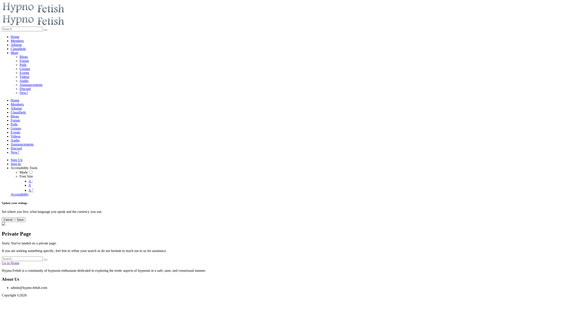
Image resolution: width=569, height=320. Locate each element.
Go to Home (10, 263)
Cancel (8, 219)
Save (20, 219)
